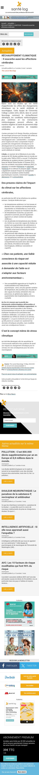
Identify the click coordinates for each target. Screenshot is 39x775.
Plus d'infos (20, 768)
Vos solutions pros (30, 693)
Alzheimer (20, 167)
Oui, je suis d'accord (9, 772)
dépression (5, 177)
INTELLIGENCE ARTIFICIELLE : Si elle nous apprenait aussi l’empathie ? (19, 529)
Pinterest (11, 44)
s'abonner (10, 758)
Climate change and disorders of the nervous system (18, 368)
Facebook (3, 44)
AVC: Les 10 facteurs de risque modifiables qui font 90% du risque (18, 565)
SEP (28, 169)
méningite (30, 167)
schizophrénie (18, 177)
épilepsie (5, 169)
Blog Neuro (12, 394)
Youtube (19, 387)
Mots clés (3, 34)
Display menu (2, 7)
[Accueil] (19, 4)
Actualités (11, 23)
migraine (5, 167)
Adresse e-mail (8, 417)
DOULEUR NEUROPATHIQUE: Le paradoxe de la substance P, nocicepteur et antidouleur (19, 493)
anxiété (31, 175)
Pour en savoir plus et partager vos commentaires (19, 374)
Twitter (7, 44)
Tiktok (15, 44)
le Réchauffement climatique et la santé (19, 369)
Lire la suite (8, 481)
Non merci (22, 772)
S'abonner (10, 425)
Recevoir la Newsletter (20, 661)
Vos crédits (29, 685)
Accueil (3, 23)
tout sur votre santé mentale (30, 677)
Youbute (18, 44)
